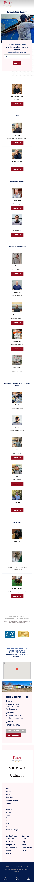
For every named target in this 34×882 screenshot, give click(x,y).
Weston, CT (10, 851)
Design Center (13, 697)
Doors (8, 821)
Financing (9, 797)
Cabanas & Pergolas (13, 830)
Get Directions (11, 709)
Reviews (24, 851)
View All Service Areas (16, 731)
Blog (23, 842)
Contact (8, 791)
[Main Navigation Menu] (30, 4)
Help (7, 788)
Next (16, 63)
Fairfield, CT (10, 839)
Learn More (17, 104)
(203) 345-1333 (13, 724)
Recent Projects (27, 848)
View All (8, 854)
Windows (9, 818)
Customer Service (12, 800)
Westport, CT (10, 845)
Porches (8, 827)
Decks (8, 824)
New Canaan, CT (11, 848)
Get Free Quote (13, 735)
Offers (24, 845)
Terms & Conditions (22, 866)
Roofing (8, 812)
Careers (8, 803)
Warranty (9, 794)
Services (9, 809)
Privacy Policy (10, 866)
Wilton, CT (9, 842)
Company (26, 836)
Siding (8, 815)
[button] (17, 669)
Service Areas (11, 836)
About (24, 839)
